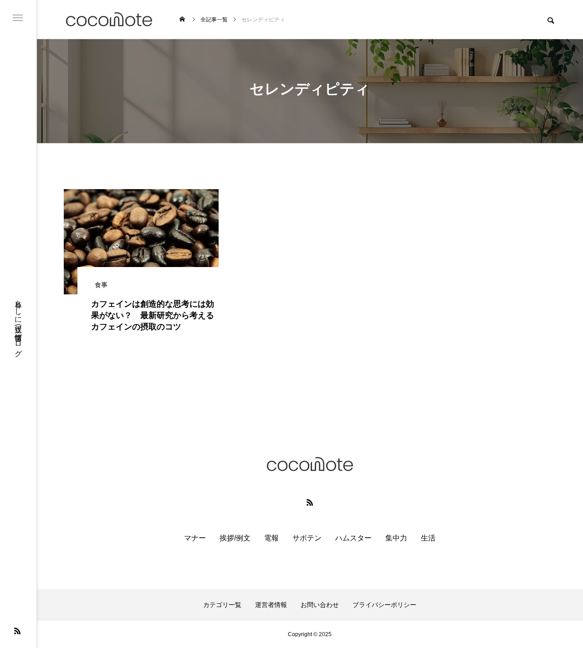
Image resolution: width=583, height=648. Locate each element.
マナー (195, 538)
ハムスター (353, 538)
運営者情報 (271, 604)
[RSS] (17, 630)
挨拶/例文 (235, 538)
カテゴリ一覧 (222, 604)
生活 (428, 538)
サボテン (307, 538)
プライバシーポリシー (384, 604)
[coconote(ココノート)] (109, 19)
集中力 (396, 538)
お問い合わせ (320, 604)
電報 (271, 538)
